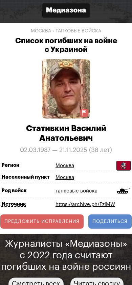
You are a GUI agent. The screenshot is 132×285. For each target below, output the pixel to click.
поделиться (110, 221)
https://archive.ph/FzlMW (85, 204)
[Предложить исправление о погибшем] (84, 112)
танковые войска (78, 31)
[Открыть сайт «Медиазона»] (66, 11)
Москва (41, 31)
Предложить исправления (42, 221)
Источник (13, 204)
